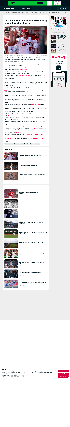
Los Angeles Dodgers (24, 75)
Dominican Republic (35, 104)
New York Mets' (7, 126)
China (32, 137)
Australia (28, 137)
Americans (18, 67)
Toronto (20, 110)
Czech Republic (40, 137)
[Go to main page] (9, 8)
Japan (25, 82)
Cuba (5, 90)
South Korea (23, 137)
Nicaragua (18, 132)
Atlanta (17, 128)
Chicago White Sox (31, 94)
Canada (32, 134)
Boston (40, 110)
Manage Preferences (63, 376)
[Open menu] (66, 8)
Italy (42, 138)
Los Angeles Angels (24, 69)
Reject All (63, 373)
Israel (12, 132)
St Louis (43, 75)
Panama (32, 138)
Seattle (20, 111)
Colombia (41, 134)
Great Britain (27, 134)
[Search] (58, 8)
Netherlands (37, 138)
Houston (35, 128)
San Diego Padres (21, 83)
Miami (9, 115)
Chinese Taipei (7, 138)
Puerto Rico (13, 123)
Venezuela (20, 123)
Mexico (35, 134)
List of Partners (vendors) (35, 374)
